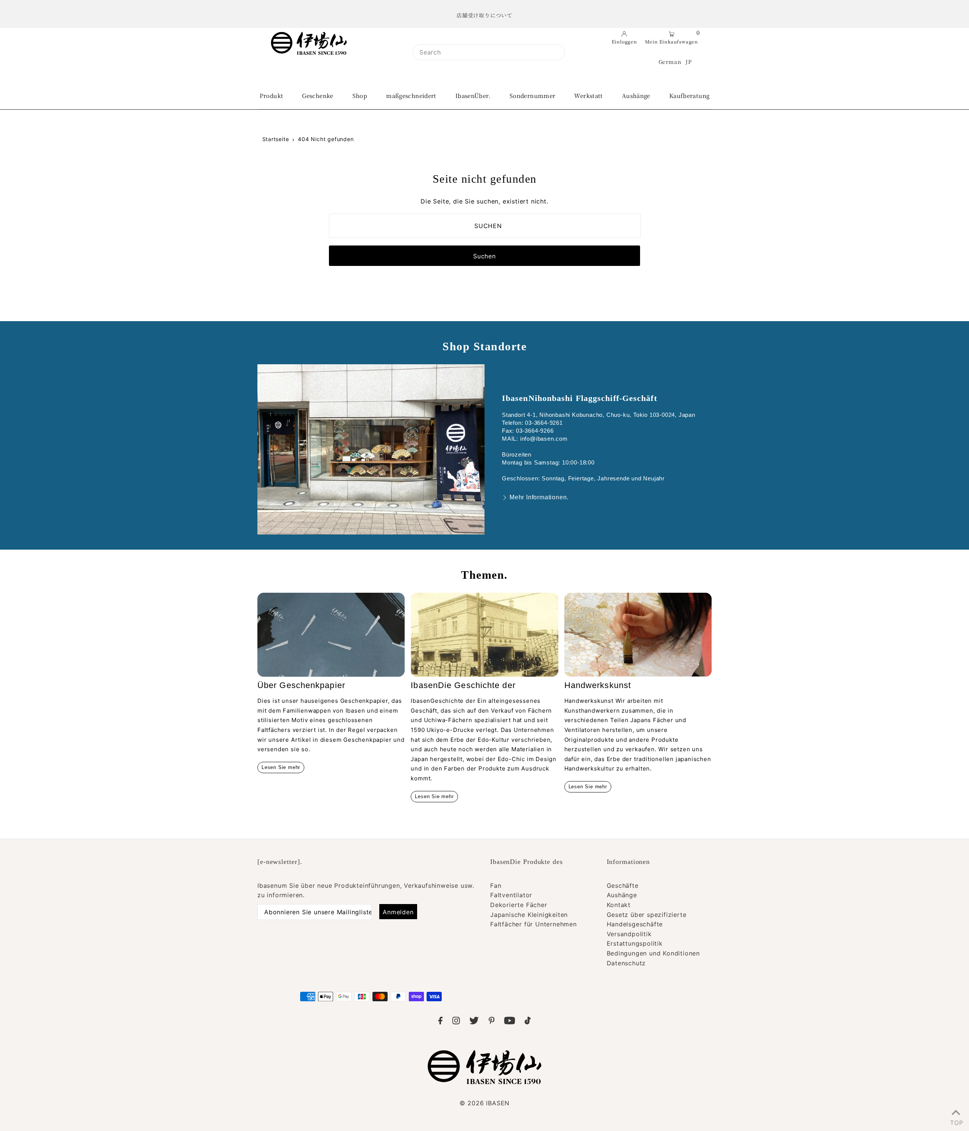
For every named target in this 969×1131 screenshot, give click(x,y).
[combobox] (489, 52)
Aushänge (622, 895)
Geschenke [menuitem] (317, 95)
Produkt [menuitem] (272, 95)
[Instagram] (456, 1022)
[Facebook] (440, 1022)
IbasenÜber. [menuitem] (473, 95)
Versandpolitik (629, 934)
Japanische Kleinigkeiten (529, 914)
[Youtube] (509, 1022)
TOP (955, 1121)
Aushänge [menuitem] (636, 95)
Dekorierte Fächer (518, 905)
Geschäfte (623, 885)
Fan (495, 885)
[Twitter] (474, 1022)
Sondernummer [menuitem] (532, 95)
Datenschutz (626, 963)
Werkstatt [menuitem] (588, 95)
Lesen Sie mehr (281, 767)
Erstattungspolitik (635, 943)
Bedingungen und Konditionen (653, 953)
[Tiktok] (528, 1022)
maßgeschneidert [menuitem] (411, 95)
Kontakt (619, 905)
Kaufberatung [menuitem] (689, 95)
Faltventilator (511, 895)
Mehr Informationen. (539, 497)
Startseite (275, 139)
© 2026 (484, 1103)
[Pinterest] (492, 1022)
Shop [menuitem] (360, 95)
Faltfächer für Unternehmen (533, 924)
